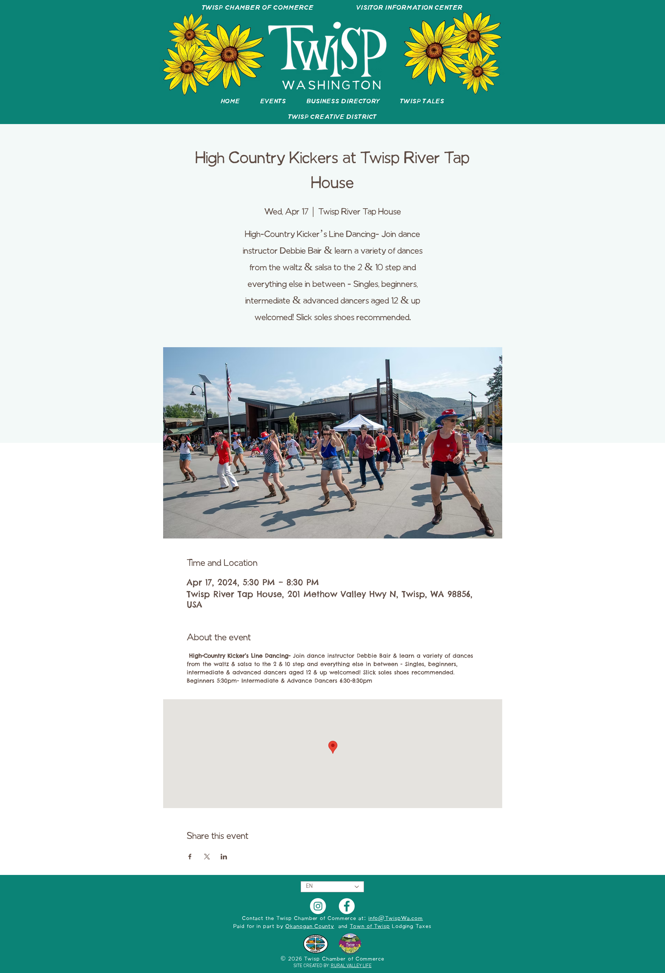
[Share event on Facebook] (190, 856)
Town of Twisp (370, 926)
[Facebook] (347, 906)
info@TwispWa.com (396, 918)
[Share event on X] (207, 856)
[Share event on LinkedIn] (224, 856)
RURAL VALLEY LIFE (351, 966)
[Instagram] (318, 906)
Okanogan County (309, 926)
